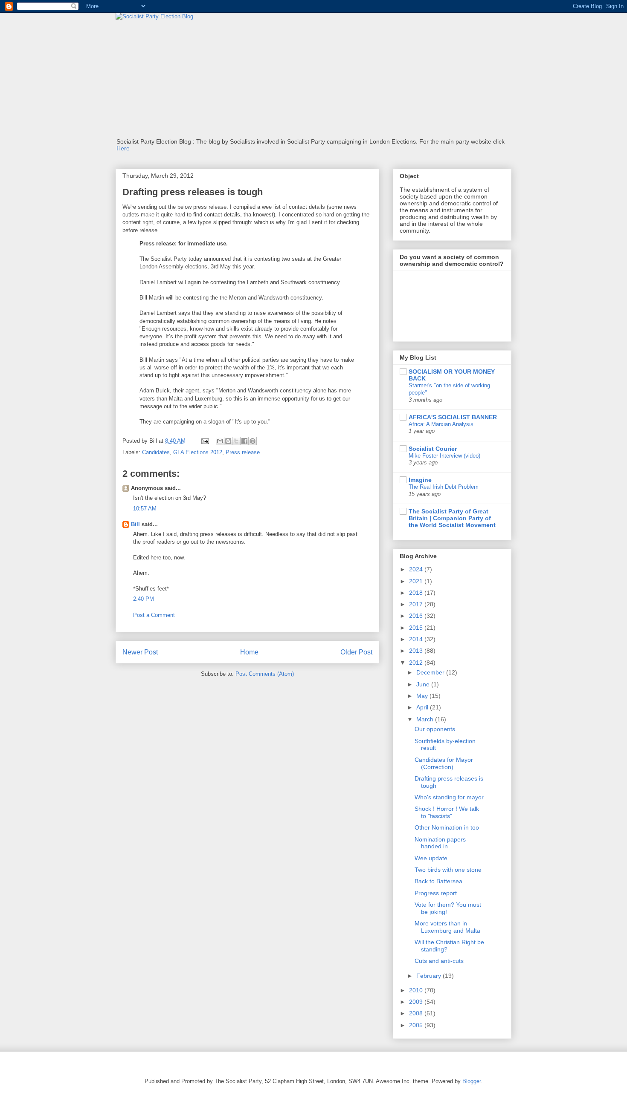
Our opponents (435, 729)
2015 (416, 627)
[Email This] (220, 441)
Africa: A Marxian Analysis (441, 424)
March (425, 719)
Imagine (420, 479)
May (423, 695)
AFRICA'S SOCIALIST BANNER (453, 417)
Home (249, 652)
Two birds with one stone (448, 869)
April (423, 707)
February (429, 975)
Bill (135, 524)
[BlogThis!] (228, 441)
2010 (416, 990)
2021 (416, 581)
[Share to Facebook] (244, 441)
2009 (416, 1001)
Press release (243, 452)
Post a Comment (154, 615)
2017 (416, 604)
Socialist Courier (433, 448)
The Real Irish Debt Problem (444, 487)
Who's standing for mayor (449, 797)
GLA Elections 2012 (197, 452)
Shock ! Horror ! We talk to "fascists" (447, 812)
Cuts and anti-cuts (439, 960)
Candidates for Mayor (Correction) (444, 763)
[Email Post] (204, 441)
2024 (416, 569)
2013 (416, 650)
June (423, 684)
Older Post (356, 652)
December (431, 672)
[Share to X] (236, 441)
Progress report (436, 893)
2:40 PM (143, 599)
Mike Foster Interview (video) (444, 455)
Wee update (431, 858)
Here (123, 148)
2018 (416, 592)
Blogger (471, 1081)
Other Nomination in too (447, 827)
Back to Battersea (438, 881)
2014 (416, 639)
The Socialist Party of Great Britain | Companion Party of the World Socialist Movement (452, 518)
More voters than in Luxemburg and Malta (447, 927)
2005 (416, 1025)
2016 (416, 615)
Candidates (156, 452)
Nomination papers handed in (440, 843)
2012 (416, 662)
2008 (416, 1013)
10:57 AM (145, 508)
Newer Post (140, 652)
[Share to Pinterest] (252, 441)
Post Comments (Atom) (264, 674)
